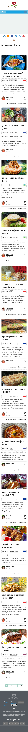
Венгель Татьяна (10, 463)
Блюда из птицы (13, 80)
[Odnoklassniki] (7, 723)
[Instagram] (15, 723)
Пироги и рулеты (13, 237)
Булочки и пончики (14, 396)
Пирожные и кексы (14, 551)
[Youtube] (23, 723)
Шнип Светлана (9, 97)
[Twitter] (21, 723)
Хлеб (11, 185)
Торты (11, 291)
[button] (2, 12)
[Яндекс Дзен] (10, 723)
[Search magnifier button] (25, 12)
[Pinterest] (18, 723)
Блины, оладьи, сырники (15, 499)
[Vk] (4, 723)
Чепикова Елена (9, 308)
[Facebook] (12, 723)
